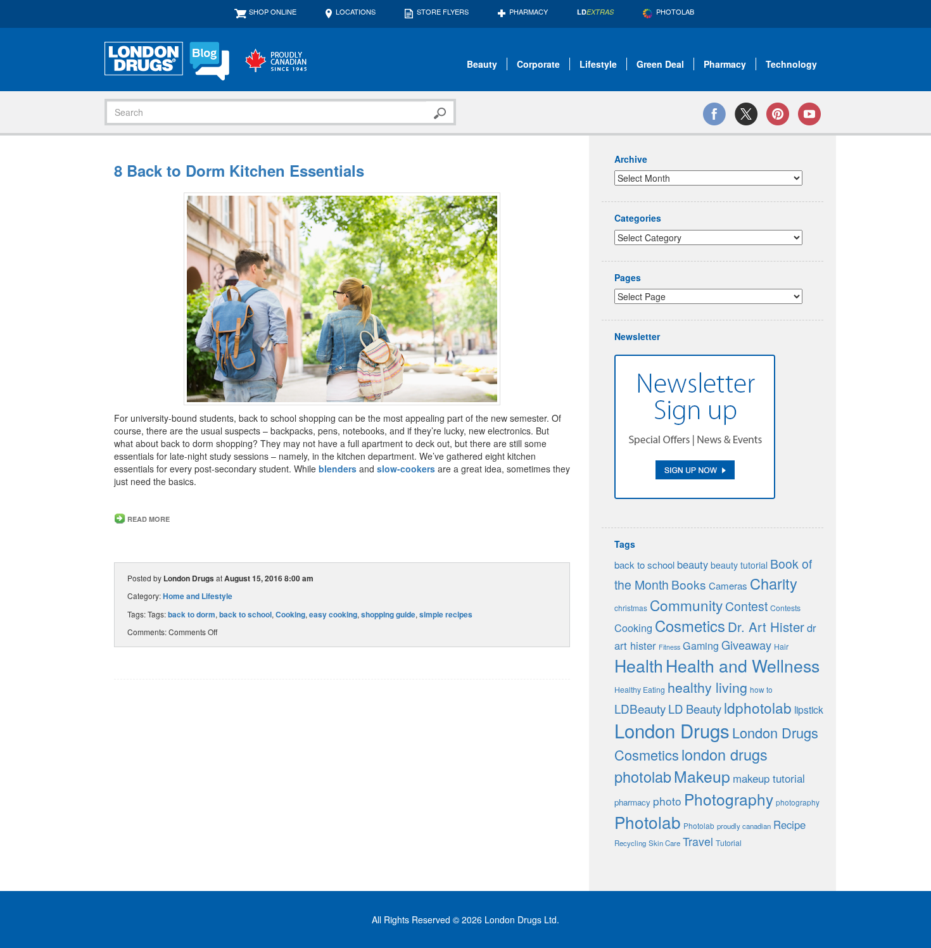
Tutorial (729, 843)
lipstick (808, 709)
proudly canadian (744, 826)
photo (667, 801)
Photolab (647, 821)
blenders (338, 468)
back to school (245, 614)
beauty (692, 564)
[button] (342, 299)
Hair (781, 646)
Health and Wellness (743, 665)
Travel (698, 841)
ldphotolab (758, 707)
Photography (728, 799)
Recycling (630, 843)
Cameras (728, 585)
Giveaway (746, 644)
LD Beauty (694, 708)
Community (686, 605)
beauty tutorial (739, 565)
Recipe (789, 824)
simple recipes (445, 614)
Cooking (290, 614)
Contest (746, 606)
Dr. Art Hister (766, 626)
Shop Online (272, 11)
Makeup (702, 776)
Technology (791, 64)
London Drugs (672, 730)
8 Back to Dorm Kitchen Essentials (239, 170)
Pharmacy (528, 11)
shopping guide (388, 614)
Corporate (538, 64)
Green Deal (660, 64)
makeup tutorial (769, 778)
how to (761, 689)
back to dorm (191, 614)
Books (688, 584)
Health (638, 665)
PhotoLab (675, 11)
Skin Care (664, 843)
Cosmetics (690, 625)
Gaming (701, 645)
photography (798, 802)
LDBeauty (640, 708)
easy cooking (333, 614)
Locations (356, 11)
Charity (773, 583)
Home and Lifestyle (197, 596)
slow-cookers (406, 468)
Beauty (482, 64)
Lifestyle (598, 64)
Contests (785, 608)
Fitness (669, 647)
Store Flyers (443, 11)
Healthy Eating (639, 689)
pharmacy (632, 802)
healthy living (707, 687)
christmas (630, 607)
